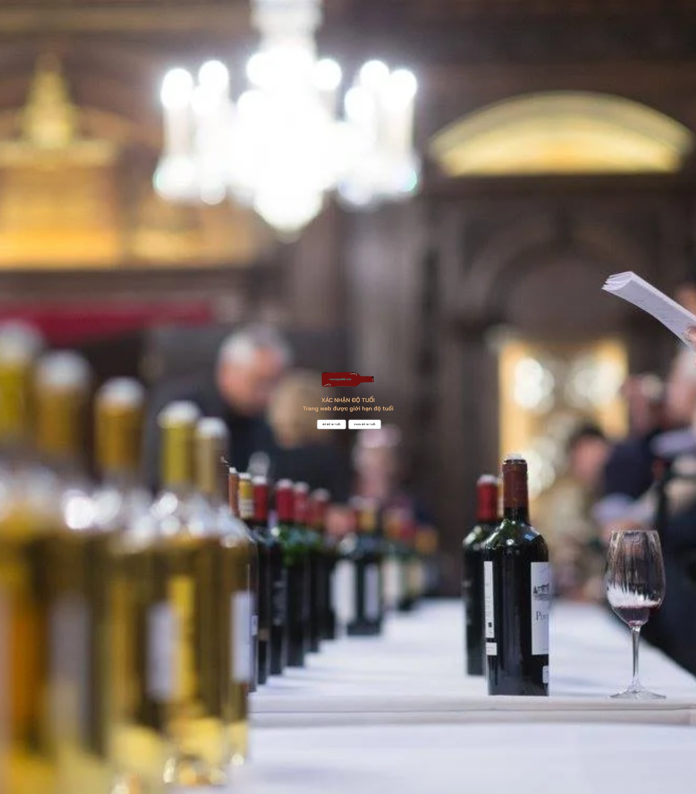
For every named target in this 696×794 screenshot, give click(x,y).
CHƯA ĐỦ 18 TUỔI (364, 424)
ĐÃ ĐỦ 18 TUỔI (331, 424)
